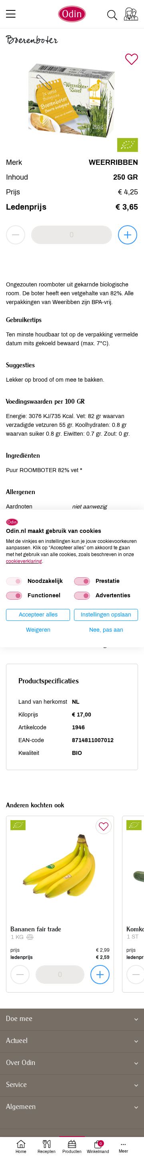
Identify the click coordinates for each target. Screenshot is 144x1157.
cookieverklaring (24, 561)
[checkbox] (14, 581)
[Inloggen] (131, 14)
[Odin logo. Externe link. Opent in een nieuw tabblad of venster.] (12, 522)
